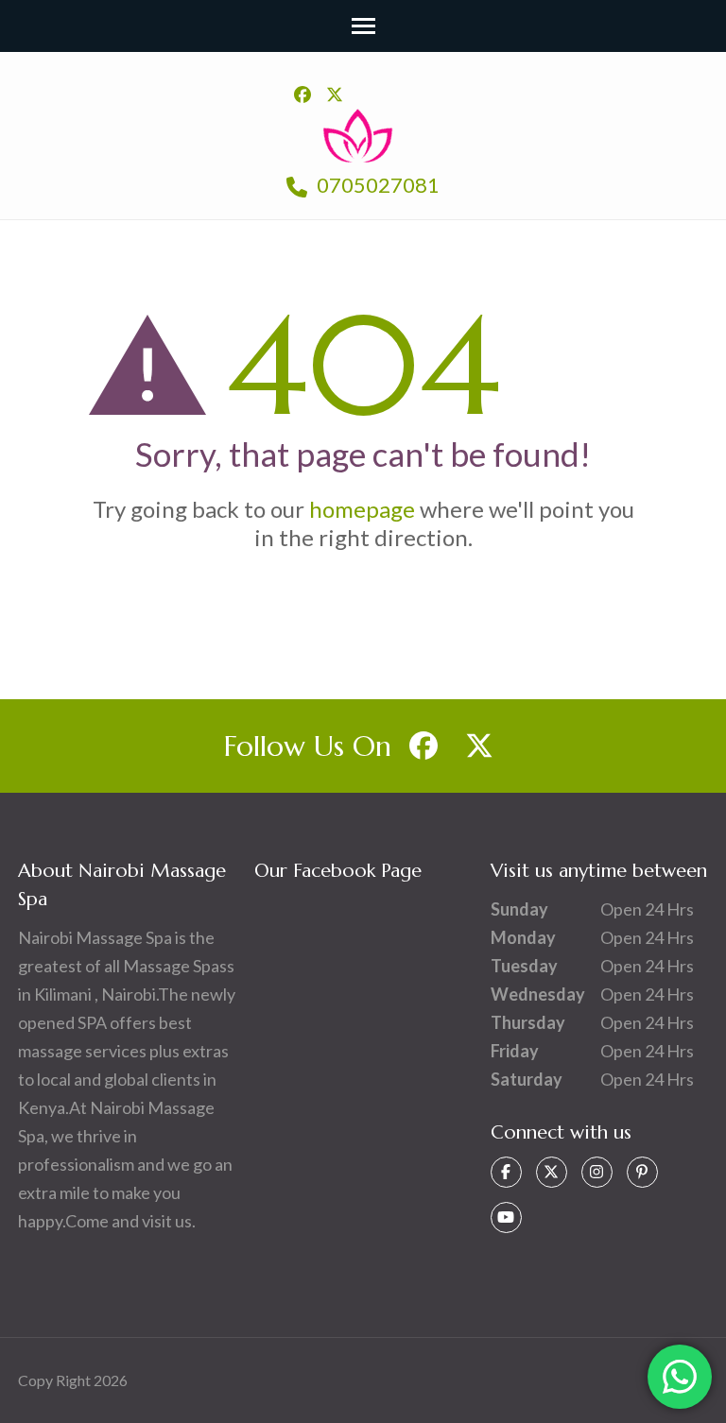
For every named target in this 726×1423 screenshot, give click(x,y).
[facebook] (302, 94)
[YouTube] (506, 1217)
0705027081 (376, 184)
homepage (362, 509)
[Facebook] (506, 1172)
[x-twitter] (334, 94)
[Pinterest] (642, 1172)
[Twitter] (551, 1172)
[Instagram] (597, 1172)
